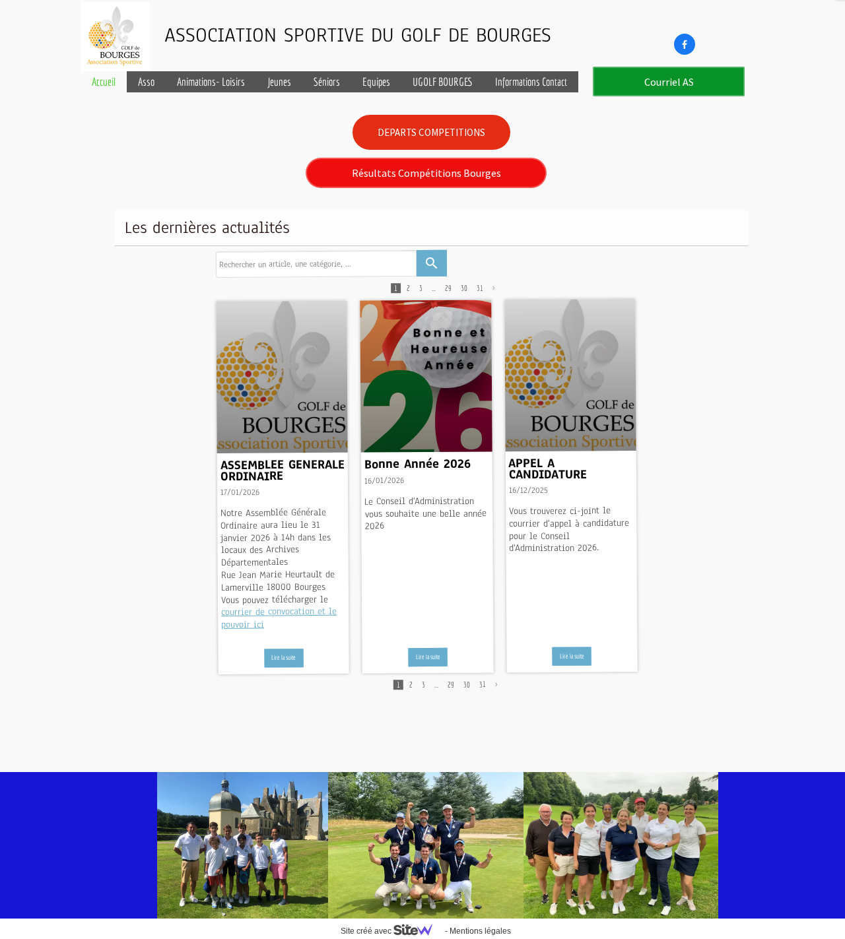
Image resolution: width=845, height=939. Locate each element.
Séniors (327, 81)
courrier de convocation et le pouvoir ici (279, 618)
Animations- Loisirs (211, 81)
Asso (146, 81)
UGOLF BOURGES (443, 81)
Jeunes (279, 81)
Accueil (104, 81)
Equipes (376, 81)
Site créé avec (367, 931)
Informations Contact (531, 81)
